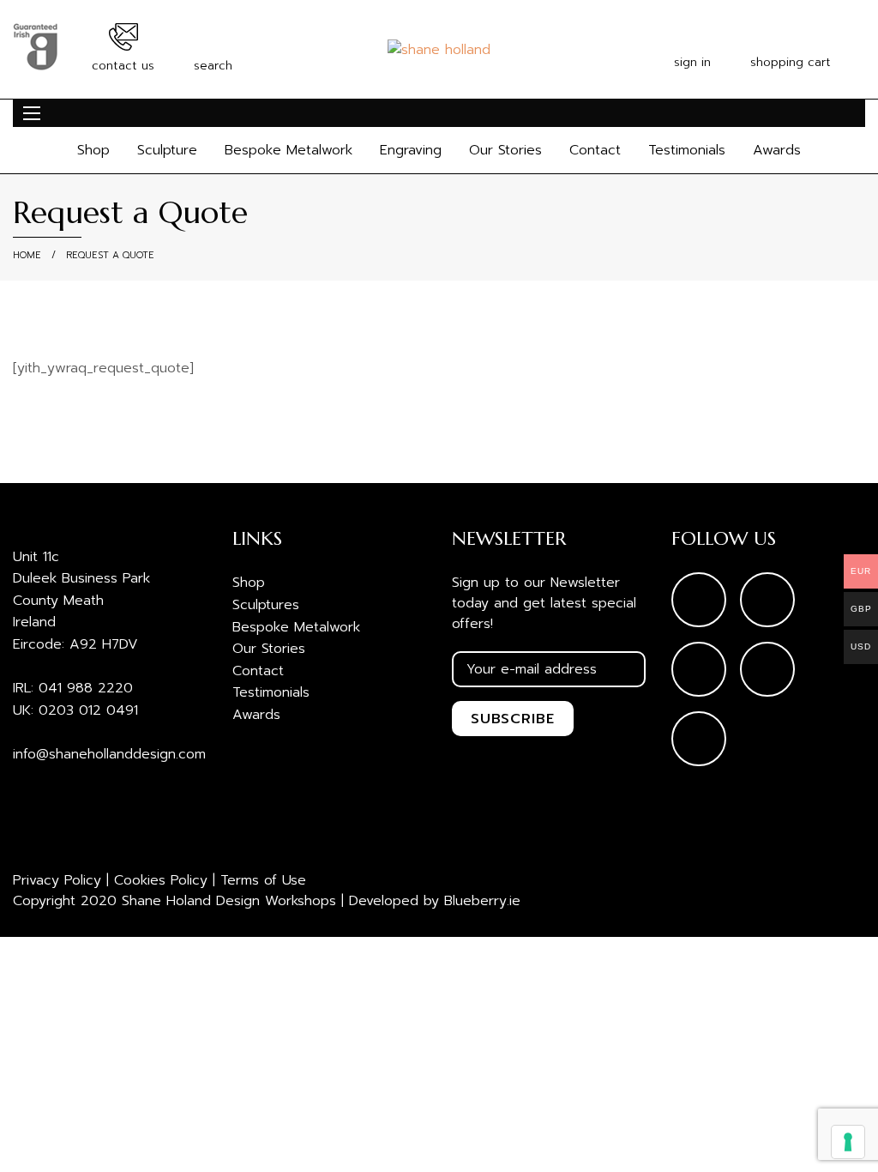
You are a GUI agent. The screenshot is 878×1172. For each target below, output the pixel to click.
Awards (777, 150)
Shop (93, 150)
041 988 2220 (86, 688)
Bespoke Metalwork (288, 150)
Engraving (411, 150)
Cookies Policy (160, 880)
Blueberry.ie (482, 901)
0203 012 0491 (88, 710)
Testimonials (686, 150)
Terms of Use (263, 880)
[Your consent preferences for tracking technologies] (848, 1142)
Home (27, 255)
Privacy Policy (57, 880)
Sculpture (167, 150)
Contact (595, 150)
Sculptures (265, 605)
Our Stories (505, 150)
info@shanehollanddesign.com (109, 754)
